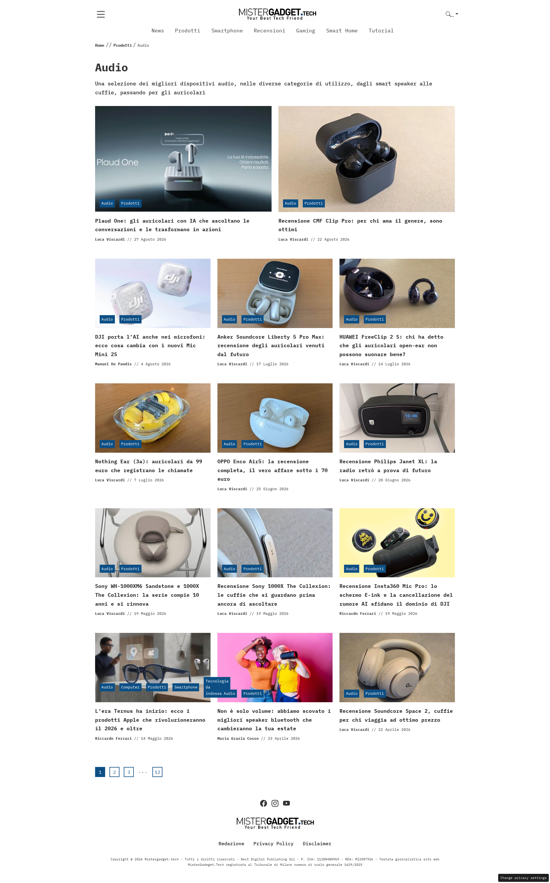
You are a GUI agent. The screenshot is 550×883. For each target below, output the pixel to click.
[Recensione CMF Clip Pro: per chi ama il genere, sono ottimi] (366, 159)
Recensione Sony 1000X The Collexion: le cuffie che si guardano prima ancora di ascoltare (274, 595)
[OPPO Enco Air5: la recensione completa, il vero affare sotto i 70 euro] (275, 418)
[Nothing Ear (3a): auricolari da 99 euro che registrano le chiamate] (153, 418)
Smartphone (227, 30)
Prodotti (187, 30)
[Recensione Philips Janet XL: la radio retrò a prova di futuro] (397, 418)
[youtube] (286, 803)
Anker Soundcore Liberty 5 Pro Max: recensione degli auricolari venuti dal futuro (271, 345)
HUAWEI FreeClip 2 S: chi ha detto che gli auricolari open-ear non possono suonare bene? (391, 345)
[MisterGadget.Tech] (277, 14)
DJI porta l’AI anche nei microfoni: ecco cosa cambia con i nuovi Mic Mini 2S (150, 345)
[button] (452, 14)
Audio (107, 203)
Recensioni (269, 30)
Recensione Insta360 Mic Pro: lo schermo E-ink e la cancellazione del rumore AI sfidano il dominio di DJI (396, 595)
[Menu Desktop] (101, 14)
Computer (130, 687)
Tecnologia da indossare (217, 687)
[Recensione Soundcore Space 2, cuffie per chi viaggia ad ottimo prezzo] (397, 667)
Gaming (305, 30)
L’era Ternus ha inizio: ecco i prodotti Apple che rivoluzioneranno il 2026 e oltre (150, 720)
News (158, 30)
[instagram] (275, 803)
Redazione (231, 843)
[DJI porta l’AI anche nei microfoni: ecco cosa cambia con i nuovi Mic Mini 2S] (153, 293)
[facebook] (263, 803)
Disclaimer (317, 843)
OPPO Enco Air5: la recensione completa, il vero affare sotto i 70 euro (272, 470)
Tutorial (381, 30)
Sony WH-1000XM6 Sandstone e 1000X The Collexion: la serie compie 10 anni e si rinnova (147, 595)
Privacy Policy (274, 843)
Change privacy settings (523, 878)
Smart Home (342, 30)
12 (157, 772)
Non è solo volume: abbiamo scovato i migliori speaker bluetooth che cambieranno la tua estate (274, 720)
